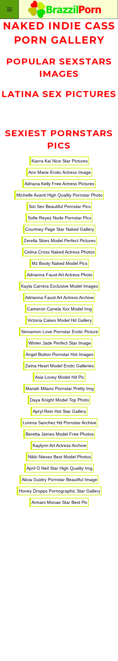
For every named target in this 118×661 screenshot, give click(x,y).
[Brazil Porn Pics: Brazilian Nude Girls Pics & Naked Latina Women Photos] (58, 9)
